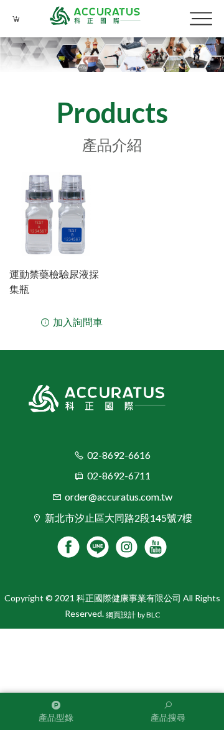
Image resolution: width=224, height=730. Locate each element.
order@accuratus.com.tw (118, 496)
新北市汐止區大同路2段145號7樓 (118, 518)
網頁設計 (121, 614)
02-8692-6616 (119, 455)
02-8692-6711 (119, 475)
